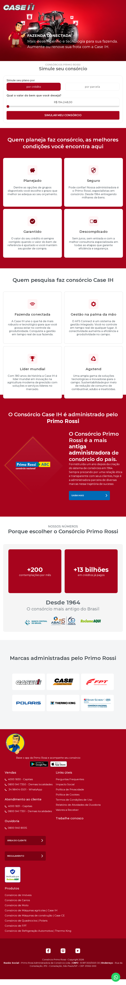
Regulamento (15, 856)
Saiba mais (77, 495)
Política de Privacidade (70, 789)
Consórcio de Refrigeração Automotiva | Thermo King (38, 930)
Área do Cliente (16, 840)
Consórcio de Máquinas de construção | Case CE (35, 915)
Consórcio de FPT (16, 925)
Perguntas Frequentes (70, 779)
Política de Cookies (67, 794)
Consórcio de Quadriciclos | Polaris (26, 920)
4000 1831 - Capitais (20, 806)
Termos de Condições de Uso (74, 799)
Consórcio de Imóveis (18, 895)
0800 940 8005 (17, 827)
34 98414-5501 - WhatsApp (25, 789)
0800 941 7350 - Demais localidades (30, 784)
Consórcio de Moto (17, 905)
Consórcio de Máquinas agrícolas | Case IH (31, 910)
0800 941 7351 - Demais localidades (30, 811)
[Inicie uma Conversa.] (115, 977)
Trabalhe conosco (70, 818)
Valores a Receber (67, 809)
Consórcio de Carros (17, 900)
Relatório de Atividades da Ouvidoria (78, 804)
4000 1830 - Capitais (20, 779)
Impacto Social (65, 784)
